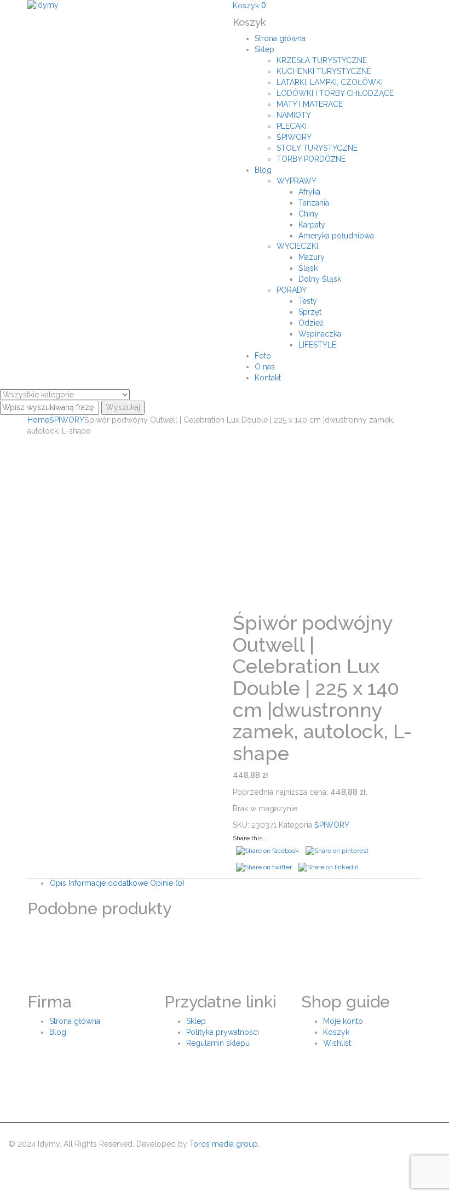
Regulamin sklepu (218, 1043)
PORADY (292, 290)
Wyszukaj (123, 407)
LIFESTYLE (317, 344)
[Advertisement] (224, 519)
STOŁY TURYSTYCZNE (317, 148)
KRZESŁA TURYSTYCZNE (322, 60)
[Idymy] (43, 5)
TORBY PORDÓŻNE (311, 159)
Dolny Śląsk (319, 279)
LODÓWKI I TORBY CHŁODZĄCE (335, 93)
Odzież (311, 322)
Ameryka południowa (336, 235)
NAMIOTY (294, 115)
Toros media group (223, 1144)
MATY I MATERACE (310, 104)
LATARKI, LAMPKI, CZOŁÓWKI (330, 82)
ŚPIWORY (294, 137)
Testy (307, 301)
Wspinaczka (319, 333)
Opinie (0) (167, 883)
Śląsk (308, 268)
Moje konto (343, 1021)
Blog (263, 170)
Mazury (311, 257)
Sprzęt (309, 311)
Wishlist (337, 1043)
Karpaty (311, 224)
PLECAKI (292, 126)
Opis (58, 883)
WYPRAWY (296, 180)
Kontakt (268, 377)
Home (38, 419)
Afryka (309, 191)
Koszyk (336, 1032)
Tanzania (313, 202)
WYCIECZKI (297, 246)
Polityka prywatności (222, 1032)
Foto (263, 355)
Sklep (264, 49)
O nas (265, 366)
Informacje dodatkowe (108, 883)
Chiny (308, 213)
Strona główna (280, 38)
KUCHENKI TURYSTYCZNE (324, 71)
